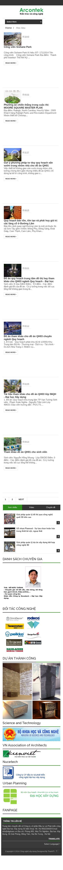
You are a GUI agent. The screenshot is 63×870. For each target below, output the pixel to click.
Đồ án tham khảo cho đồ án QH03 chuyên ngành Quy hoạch (28, 338)
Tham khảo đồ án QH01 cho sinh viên (25, 452)
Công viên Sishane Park (18, 47)
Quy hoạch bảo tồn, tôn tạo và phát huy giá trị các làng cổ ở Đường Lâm (30, 222)
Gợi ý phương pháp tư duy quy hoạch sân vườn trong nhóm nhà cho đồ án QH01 (28, 164)
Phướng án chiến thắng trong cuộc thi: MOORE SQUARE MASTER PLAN (26, 106)
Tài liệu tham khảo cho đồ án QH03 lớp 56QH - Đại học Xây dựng (30, 395)
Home (8, 28)
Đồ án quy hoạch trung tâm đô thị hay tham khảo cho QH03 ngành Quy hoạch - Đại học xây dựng (29, 280)
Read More (10, 63)
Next (21, 499)
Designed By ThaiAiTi (45, 851)
